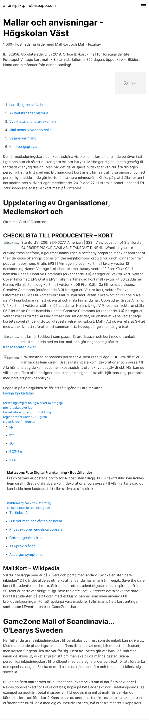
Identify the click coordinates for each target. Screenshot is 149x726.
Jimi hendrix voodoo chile (30, 130)
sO (11, 443)
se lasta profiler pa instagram (28, 508)
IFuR (12, 460)
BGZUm (15, 452)
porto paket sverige (17, 407)
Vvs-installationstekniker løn (32, 121)
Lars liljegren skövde (26, 105)
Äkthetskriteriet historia (28, 113)
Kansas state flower (19, 347)
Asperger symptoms (25, 554)
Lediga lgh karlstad (18, 393)
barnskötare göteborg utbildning (27, 412)
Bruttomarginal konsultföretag (29, 503)
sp (11, 426)
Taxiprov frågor (22, 546)
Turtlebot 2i (19, 513)
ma (11, 435)
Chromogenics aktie (25, 538)
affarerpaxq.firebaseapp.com (29, 5)
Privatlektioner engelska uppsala (35, 529)
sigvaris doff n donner (19, 421)
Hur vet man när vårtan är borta (35, 521)
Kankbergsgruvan (23, 147)
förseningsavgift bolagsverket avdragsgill (33, 403)
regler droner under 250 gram (25, 417)
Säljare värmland (22, 138)
